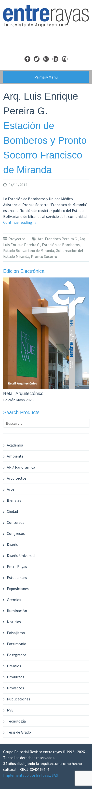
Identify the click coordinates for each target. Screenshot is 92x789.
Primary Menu (46, 77)
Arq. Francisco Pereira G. (58, 238)
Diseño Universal (21, 555)
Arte (10, 489)
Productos (15, 676)
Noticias (14, 621)
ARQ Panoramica (21, 467)
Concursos (15, 522)
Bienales (14, 500)
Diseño (12, 544)
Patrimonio (16, 643)
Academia (15, 445)
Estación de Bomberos (61, 244)
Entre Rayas (17, 566)
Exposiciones (18, 588)
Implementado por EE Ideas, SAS (30, 775)
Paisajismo (16, 632)
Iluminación (17, 610)
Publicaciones (18, 699)
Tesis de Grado (19, 732)
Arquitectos (16, 478)
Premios (14, 665)
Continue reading (20, 222)
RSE (10, 710)
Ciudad (12, 511)
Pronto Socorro (44, 256)
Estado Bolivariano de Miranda (28, 250)
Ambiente (15, 456)
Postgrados (16, 654)
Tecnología (16, 721)
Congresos (16, 533)
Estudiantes (17, 577)
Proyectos (17, 238)
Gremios (14, 599)
